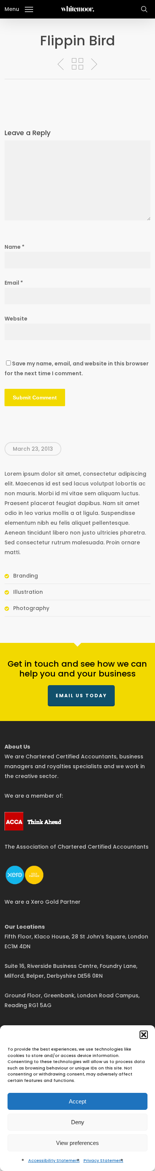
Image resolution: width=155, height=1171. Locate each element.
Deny (77, 1122)
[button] (143, 1034)
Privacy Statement (103, 1160)
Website (16, 318)
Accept (77, 1101)
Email (14, 283)
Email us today (81, 695)
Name (14, 247)
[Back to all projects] (77, 63)
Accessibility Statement (54, 1160)
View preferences (77, 1143)
